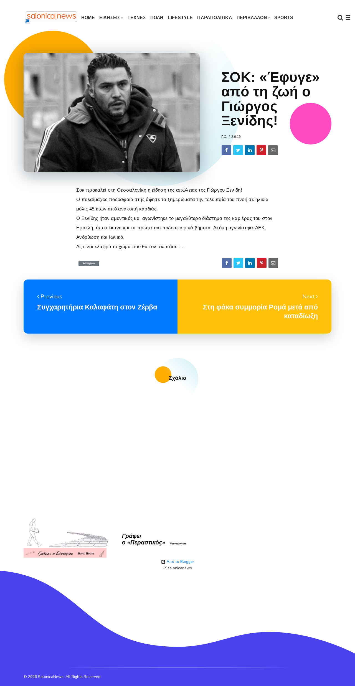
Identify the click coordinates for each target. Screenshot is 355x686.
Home (88, 17)
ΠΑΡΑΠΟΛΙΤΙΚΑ (214, 17)
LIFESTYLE (180, 17)
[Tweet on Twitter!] (238, 150)
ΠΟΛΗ (157, 17)
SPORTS (283, 17)
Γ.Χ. (224, 137)
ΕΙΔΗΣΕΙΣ (109, 17)
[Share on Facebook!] (226, 150)
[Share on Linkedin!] (250, 150)
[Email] (273, 150)
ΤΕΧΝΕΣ (137, 17)
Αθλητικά (89, 263)
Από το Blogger (180, 561)
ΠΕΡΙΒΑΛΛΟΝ (252, 17)
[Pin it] (261, 150)
